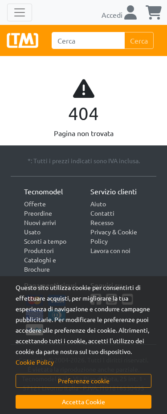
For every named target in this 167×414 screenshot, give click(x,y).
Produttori (39, 250)
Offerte (35, 204)
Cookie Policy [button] (35, 362)
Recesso (102, 222)
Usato (32, 232)
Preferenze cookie (84, 381)
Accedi (113, 14)
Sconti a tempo (45, 241)
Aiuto (98, 204)
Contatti (102, 213)
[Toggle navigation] (19, 12)
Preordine (38, 213)
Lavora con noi (110, 250)
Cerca (139, 40)
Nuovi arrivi (40, 222)
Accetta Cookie (83, 402)
